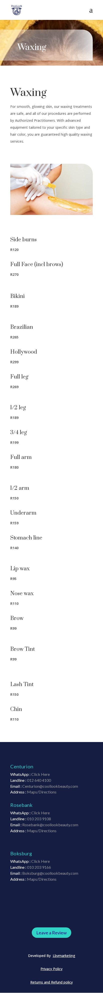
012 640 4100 (39, 780)
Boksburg (31, 873)
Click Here (40, 812)
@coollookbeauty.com (59, 873)
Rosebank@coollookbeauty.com (50, 824)
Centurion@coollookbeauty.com (50, 786)
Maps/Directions (41, 791)
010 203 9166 (39, 867)
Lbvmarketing (64, 955)
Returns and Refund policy (51, 982)
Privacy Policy (51, 968)
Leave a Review (51, 932)
